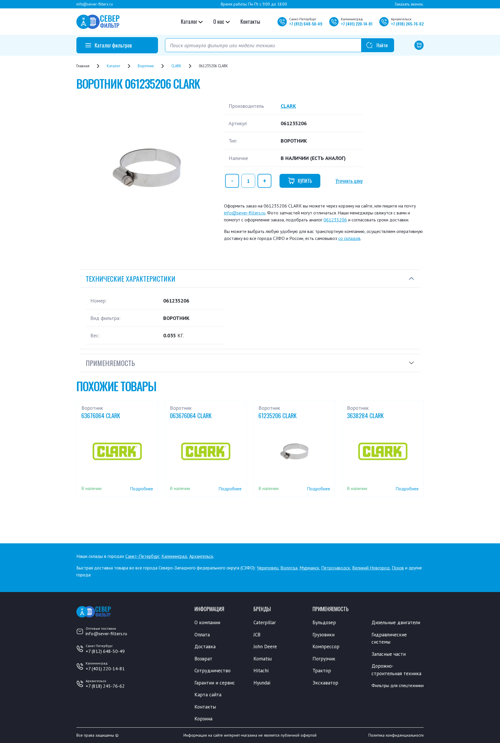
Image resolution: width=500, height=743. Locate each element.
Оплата (202, 634)
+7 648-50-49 (305, 24)
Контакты (250, 21)
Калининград (174, 556)
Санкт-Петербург (142, 556)
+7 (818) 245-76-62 (105, 686)
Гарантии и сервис (214, 683)
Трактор (321, 670)
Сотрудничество (212, 670)
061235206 (335, 220)
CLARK (288, 106)
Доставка (205, 646)
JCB (256, 634)
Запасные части (389, 654)
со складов (349, 238)
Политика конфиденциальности (396, 735)
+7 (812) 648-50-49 (105, 651)
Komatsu (262, 658)
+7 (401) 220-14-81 (105, 668)
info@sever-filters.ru (94, 4)
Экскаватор (325, 683)
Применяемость (110, 363)
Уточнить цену (349, 180)
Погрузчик (323, 658)
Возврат (203, 658)
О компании (207, 622)
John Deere (265, 646)
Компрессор (325, 646)
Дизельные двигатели (396, 622)
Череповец (267, 568)
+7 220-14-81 (356, 24)
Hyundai (261, 683)
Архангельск (201, 556)
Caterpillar (264, 622)
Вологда (288, 568)
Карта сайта (207, 694)
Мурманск (309, 568)
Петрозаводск (335, 568)
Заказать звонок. (409, 4)
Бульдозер (324, 622)
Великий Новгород (371, 568)
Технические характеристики (130, 278)
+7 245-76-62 (407, 24)
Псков (398, 568)
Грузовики (323, 634)
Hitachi (261, 670)
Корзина (203, 718)
